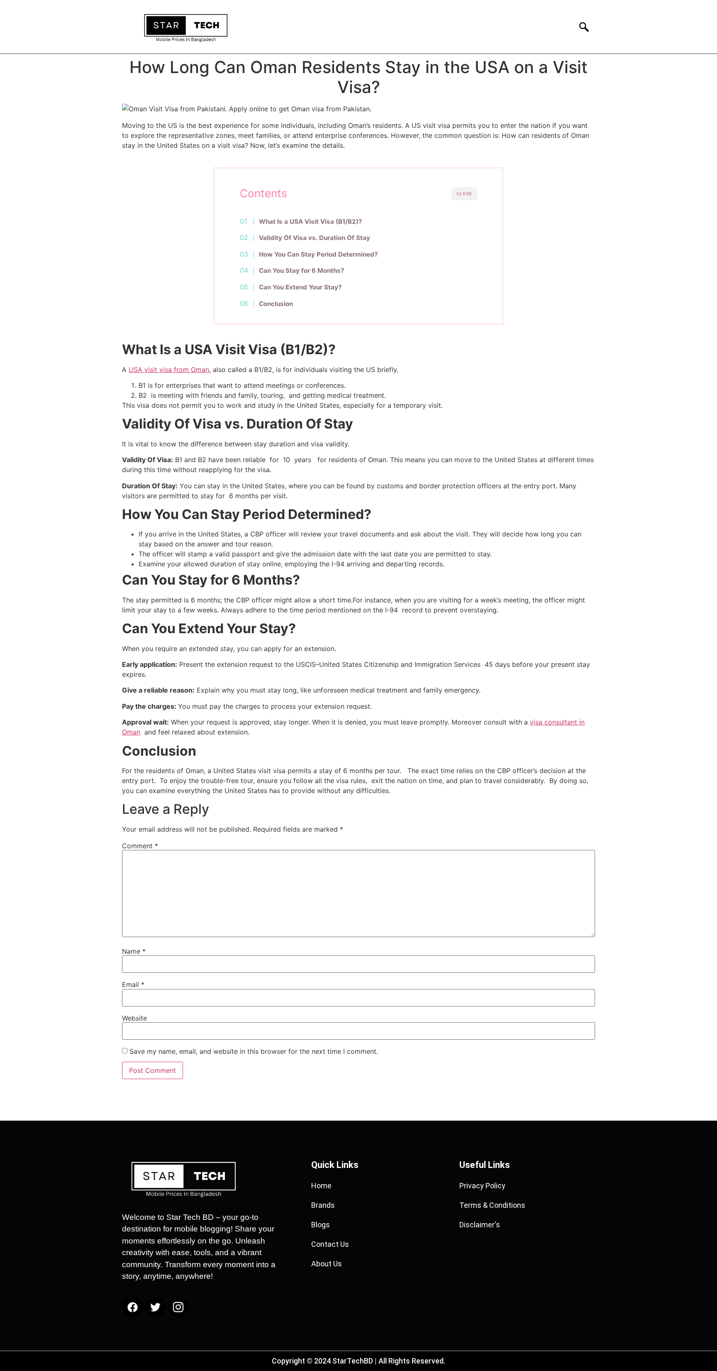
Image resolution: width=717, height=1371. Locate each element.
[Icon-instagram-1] (178, 1307)
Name (134, 951)
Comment (140, 845)
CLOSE (464, 193)
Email (133, 984)
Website (134, 1018)
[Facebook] (132, 1307)
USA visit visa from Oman (169, 369)
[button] (581, 27)
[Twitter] (155, 1307)
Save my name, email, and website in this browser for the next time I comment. (253, 1051)
